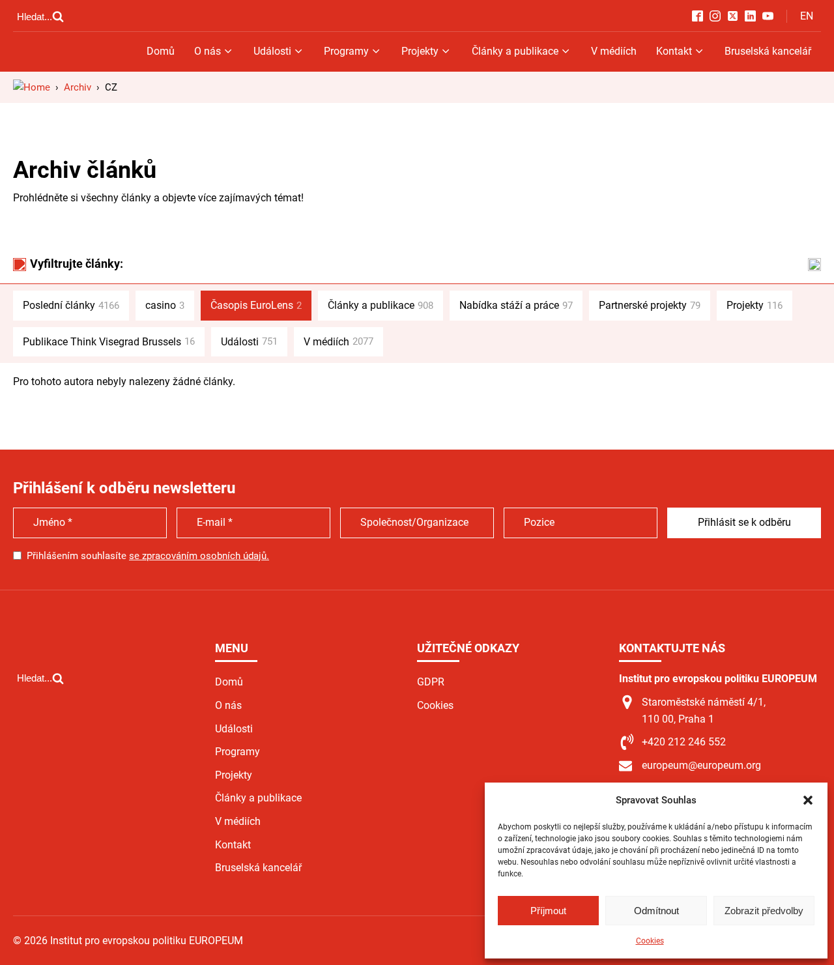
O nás (207, 51)
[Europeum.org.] (31, 87)
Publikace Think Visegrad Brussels (109, 342)
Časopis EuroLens (256, 305)
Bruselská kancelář (768, 51)
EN (806, 16)
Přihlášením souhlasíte (148, 556)
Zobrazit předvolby (764, 910)
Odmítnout (656, 910)
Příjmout (548, 910)
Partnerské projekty (649, 305)
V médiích (614, 51)
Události (272, 51)
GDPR (430, 682)
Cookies (650, 940)
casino (164, 305)
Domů (161, 51)
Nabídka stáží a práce (516, 305)
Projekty (420, 51)
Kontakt (674, 51)
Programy (346, 51)
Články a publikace (515, 51)
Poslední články (71, 305)
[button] (807, 800)
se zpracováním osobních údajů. (199, 556)
